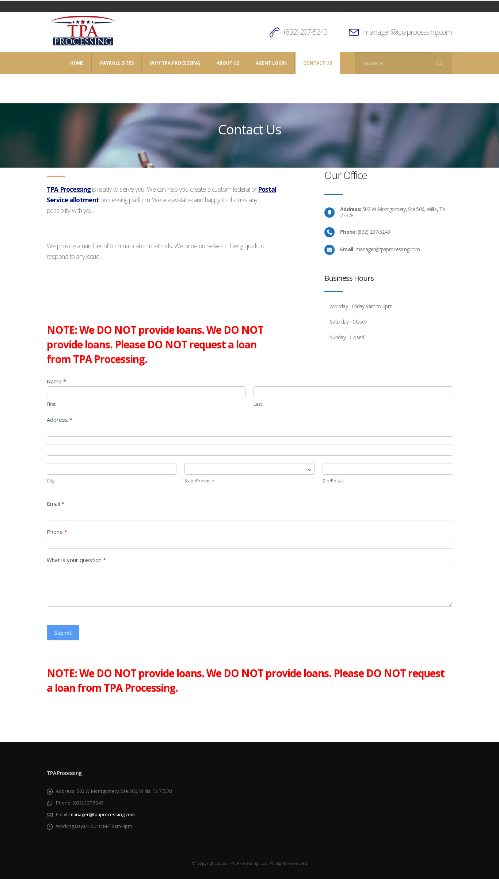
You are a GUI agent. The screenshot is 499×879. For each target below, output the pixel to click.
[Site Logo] (83, 31)
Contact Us (317, 63)
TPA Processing (69, 189)
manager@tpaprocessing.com (407, 32)
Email (55, 503)
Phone (57, 531)
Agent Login (271, 63)
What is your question (76, 559)
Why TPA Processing (175, 63)
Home (77, 63)
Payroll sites (117, 63)
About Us (228, 63)
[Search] (440, 63)
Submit (63, 632)
